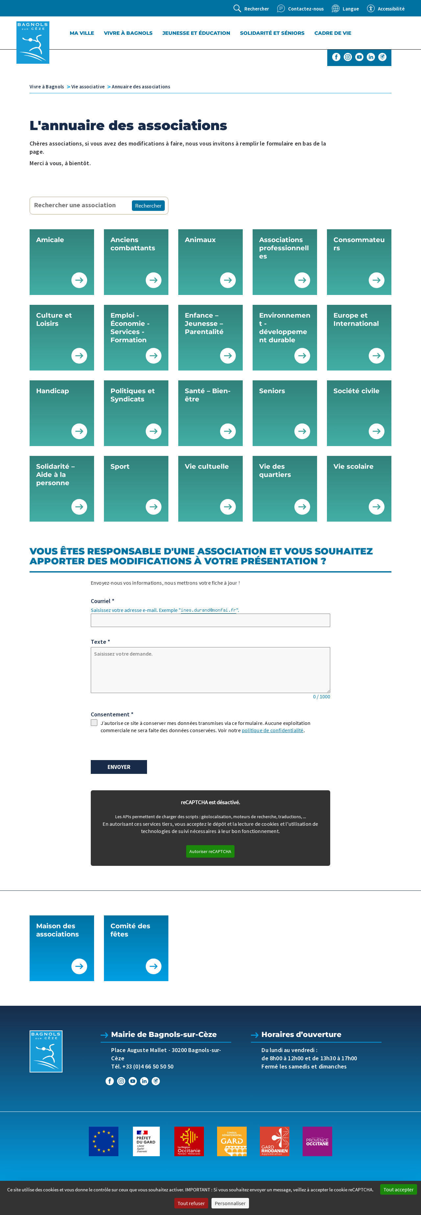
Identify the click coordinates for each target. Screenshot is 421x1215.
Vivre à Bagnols (128, 33)
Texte (100, 641)
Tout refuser (191, 1203)
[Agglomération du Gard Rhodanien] (274, 1140)
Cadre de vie (332, 33)
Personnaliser (230, 1203)
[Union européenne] (103, 1140)
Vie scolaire (354, 466)
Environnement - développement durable (284, 327)
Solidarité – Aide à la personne (55, 474)
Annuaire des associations (141, 86)
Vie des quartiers (275, 470)
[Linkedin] (371, 57)
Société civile (357, 391)
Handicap (52, 391)
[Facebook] (336, 57)
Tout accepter (399, 1189)
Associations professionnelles (284, 248)
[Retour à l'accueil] (32, 42)
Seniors (272, 391)
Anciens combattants (133, 244)
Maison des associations (57, 930)
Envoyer (119, 767)
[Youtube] (359, 57)
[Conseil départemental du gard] (232, 1140)
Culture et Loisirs (54, 319)
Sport (120, 466)
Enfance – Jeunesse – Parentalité (204, 323)
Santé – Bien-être (208, 395)
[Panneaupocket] (382, 57)
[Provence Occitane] (317, 1140)
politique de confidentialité (273, 730)
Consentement (112, 714)
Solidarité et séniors (272, 33)
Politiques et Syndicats (133, 395)
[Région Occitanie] (189, 1140)
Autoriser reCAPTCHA (210, 851)
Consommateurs (359, 244)
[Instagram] (348, 57)
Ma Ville (82, 33)
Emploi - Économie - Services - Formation (130, 327)
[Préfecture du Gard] (146, 1140)
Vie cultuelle (207, 466)
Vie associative (88, 86)
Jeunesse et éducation (196, 33)
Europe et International (356, 319)
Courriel (102, 601)
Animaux (200, 240)
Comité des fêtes (130, 930)
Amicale (50, 240)
